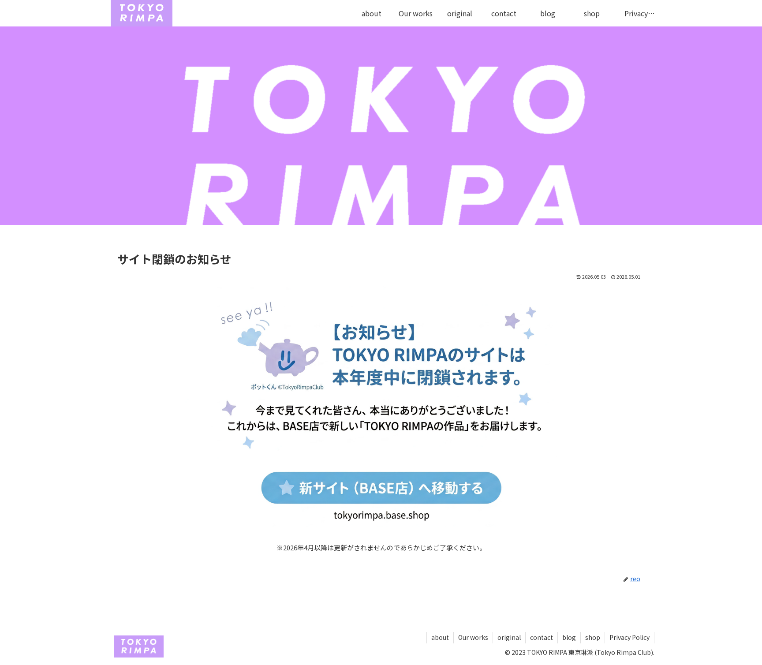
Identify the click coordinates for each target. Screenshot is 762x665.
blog (569, 637)
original (509, 637)
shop (592, 637)
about (440, 637)
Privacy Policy (629, 637)
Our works (473, 637)
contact (541, 637)
